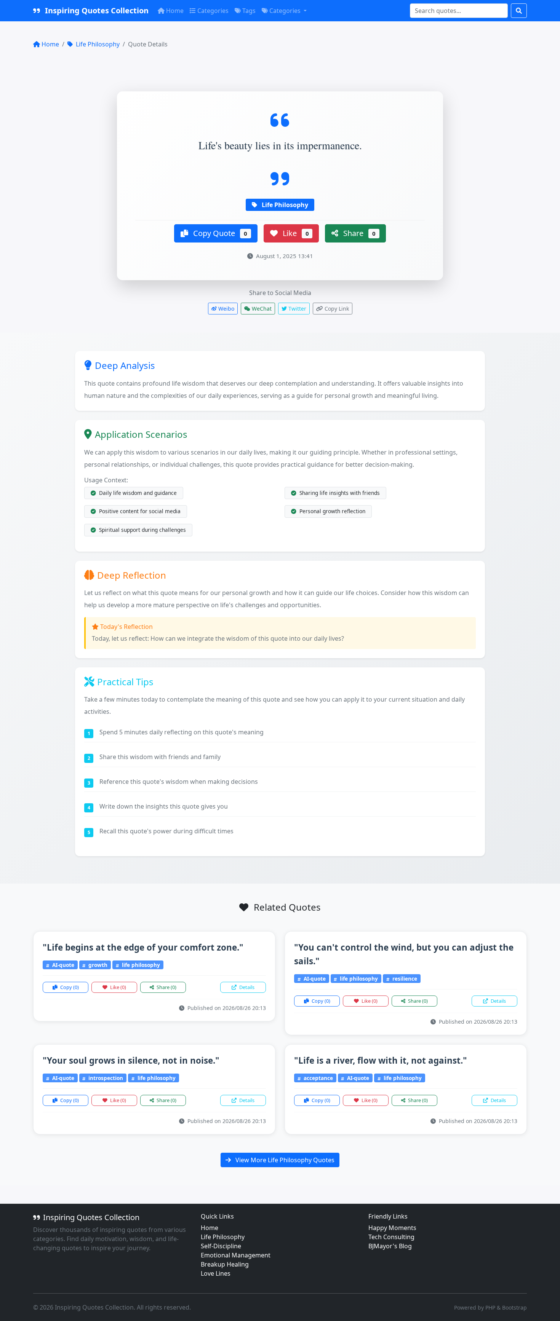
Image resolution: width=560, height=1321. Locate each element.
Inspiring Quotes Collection (96, 10)
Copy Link (336, 308)
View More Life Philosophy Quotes (284, 1160)
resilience (404, 978)
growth (97, 964)
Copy (69, 987)
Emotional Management (235, 1255)
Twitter (296, 308)
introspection (105, 1078)
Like (295, 233)
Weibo (225, 308)
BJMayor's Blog (390, 1246)
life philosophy (140, 964)
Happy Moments (392, 1228)
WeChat (261, 308)
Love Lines (215, 1273)
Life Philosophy (97, 44)
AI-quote (62, 964)
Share (358, 233)
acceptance (317, 1078)
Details (246, 987)
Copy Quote (219, 233)
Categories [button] (285, 10)
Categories (213, 10)
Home (175, 10)
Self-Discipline (221, 1246)
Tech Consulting (391, 1237)
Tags (249, 10)
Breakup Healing (225, 1264)
